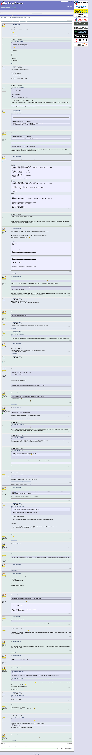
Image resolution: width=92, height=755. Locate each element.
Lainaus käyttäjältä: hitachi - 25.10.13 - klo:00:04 (17, 506)
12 (5, 743)
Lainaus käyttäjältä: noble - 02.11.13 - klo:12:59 (18, 671)
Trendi (30, 418)
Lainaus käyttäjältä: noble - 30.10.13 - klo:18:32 (17, 619)
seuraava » (71, 744)
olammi (4, 132)
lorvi (4, 38)
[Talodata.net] (2, 72)
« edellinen (68, 744)
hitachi (4, 356)
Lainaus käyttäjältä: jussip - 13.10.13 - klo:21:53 (17, 41)
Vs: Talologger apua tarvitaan (17, 38)
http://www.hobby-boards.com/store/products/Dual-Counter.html (26, 583)
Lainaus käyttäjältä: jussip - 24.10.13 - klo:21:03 (17, 474)
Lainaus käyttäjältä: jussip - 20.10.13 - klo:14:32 (17, 334)
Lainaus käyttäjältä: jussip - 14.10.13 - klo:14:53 (17, 87)
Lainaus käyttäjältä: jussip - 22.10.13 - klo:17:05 (17, 437)
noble (4, 573)
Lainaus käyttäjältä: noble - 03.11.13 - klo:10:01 (17, 695)
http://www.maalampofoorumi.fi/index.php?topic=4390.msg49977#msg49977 (21, 481)
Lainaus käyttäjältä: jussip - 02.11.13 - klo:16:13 (17, 678)
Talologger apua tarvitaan (16, 24)
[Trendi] (2, 413)
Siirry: (57, 748)
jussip (4, 24)
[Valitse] (15, 122)
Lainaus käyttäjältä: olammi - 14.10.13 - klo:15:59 (17, 113)
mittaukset (12, 63)
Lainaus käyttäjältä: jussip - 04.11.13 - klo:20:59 (17, 717)
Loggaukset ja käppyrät (14, 35)
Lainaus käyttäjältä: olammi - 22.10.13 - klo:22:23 (17, 450)
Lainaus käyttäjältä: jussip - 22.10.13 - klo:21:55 (17, 424)
